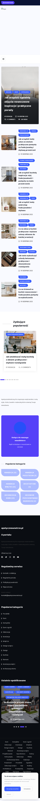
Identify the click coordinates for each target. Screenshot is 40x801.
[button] (2, 379)
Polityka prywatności (10, 582)
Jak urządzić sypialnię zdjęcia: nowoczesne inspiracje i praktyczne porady (17, 104)
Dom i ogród (7, 627)
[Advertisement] (20, 32)
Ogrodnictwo (20, 754)
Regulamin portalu (9, 578)
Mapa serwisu (7, 587)
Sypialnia (29, 763)
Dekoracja (6, 632)
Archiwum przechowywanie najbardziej (30, 498)
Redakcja (9, 116)
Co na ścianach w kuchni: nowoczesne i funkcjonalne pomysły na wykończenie (28, 293)
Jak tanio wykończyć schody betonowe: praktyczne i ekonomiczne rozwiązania (27, 261)
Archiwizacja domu (10, 496)
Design (5, 650)
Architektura (29, 485)
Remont (6, 659)
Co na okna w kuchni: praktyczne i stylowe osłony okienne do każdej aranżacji (27, 233)
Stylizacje (26, 760)
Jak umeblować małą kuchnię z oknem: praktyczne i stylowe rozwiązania (20, 359)
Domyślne (6, 623)
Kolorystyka (8, 757)
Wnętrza (6, 641)
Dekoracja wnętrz (10, 765)
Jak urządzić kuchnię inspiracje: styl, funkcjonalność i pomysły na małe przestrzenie (27, 178)
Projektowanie (7, 754)
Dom (4, 618)
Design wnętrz (8, 646)
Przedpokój (19, 768)
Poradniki (6, 613)
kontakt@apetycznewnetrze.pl (11, 595)
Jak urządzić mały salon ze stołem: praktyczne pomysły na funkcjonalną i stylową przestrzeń (27, 145)
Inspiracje (30, 768)
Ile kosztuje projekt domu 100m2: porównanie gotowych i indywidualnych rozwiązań (17, 708)
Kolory (31, 754)
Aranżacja (10, 472)
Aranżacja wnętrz (10, 485)
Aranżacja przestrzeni (29, 474)
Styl (21, 765)
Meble (30, 757)
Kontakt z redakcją (9, 573)
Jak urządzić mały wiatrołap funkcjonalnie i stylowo (26, 206)
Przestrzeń (8, 763)
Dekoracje (20, 757)
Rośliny (29, 765)
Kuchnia (5, 655)
